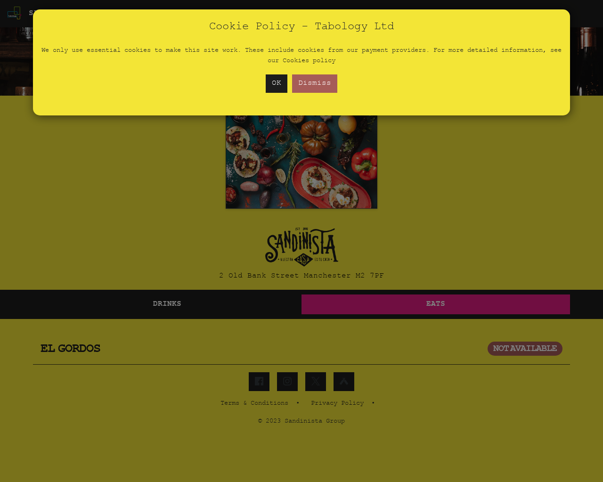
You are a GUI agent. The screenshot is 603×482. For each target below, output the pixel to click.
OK (276, 83)
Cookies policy (309, 61)
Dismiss (314, 83)
